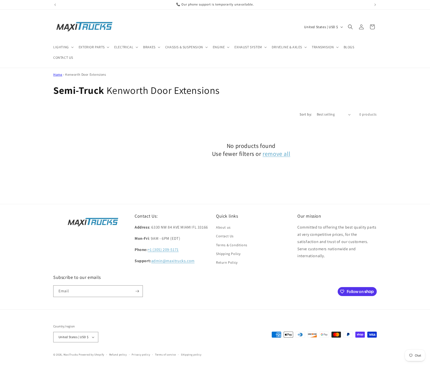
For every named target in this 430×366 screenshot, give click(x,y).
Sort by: (306, 114)
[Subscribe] (137, 291)
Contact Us (225, 236)
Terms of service (165, 354)
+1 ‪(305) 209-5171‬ (163, 249)
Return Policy (227, 262)
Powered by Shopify (91, 354)
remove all (276, 154)
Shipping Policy (228, 253)
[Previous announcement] (55, 4)
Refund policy (118, 354)
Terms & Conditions (231, 245)
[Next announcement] (375, 4)
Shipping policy (191, 354)
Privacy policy (141, 354)
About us (223, 227)
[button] (63, 47)
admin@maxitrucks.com (173, 260)
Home (57, 74)
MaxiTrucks (70, 354)
